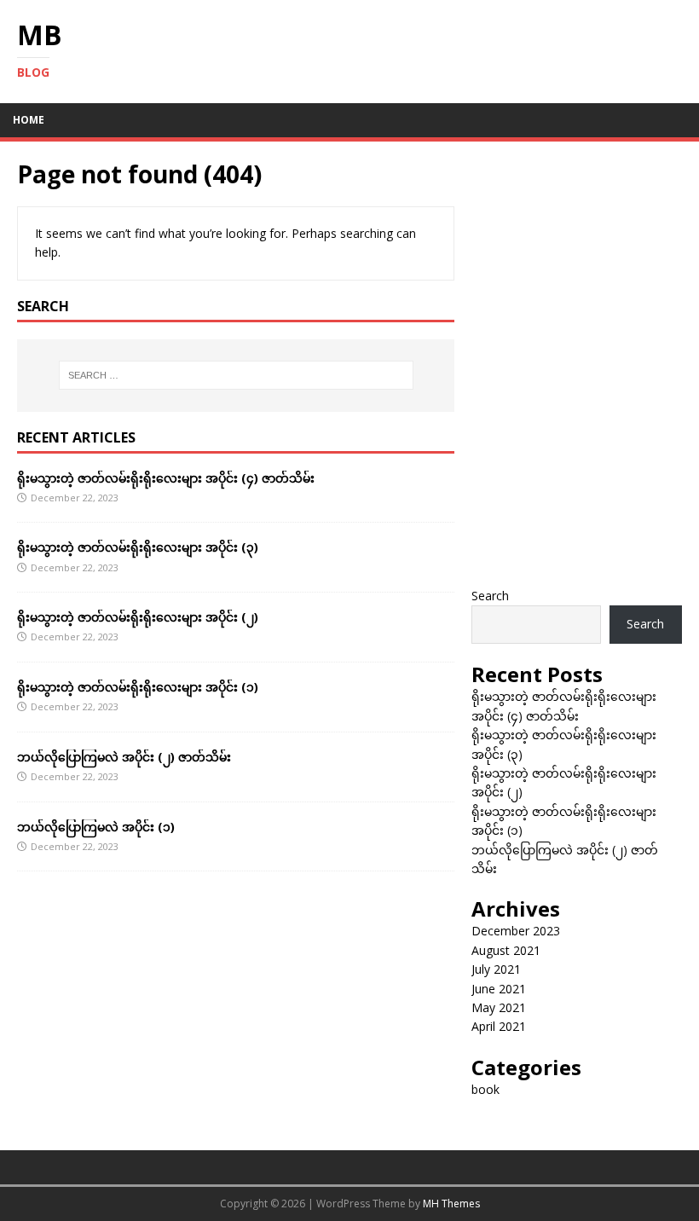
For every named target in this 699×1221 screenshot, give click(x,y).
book (485, 1089)
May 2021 (498, 1007)
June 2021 (498, 989)
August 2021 (505, 950)
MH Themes (451, 1203)
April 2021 (498, 1026)
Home (28, 120)
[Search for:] (236, 375)
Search (490, 595)
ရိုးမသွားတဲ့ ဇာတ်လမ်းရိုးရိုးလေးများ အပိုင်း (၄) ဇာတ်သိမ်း (166, 478)
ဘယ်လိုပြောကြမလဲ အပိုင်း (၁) (96, 827)
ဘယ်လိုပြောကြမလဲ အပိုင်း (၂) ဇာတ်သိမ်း (124, 757)
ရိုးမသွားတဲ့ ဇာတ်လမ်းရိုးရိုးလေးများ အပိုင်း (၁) (137, 687)
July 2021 (496, 969)
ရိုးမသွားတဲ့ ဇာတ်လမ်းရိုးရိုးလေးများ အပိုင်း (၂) (137, 617)
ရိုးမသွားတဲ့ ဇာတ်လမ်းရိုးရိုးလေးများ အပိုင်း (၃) (137, 547)
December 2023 (515, 931)
